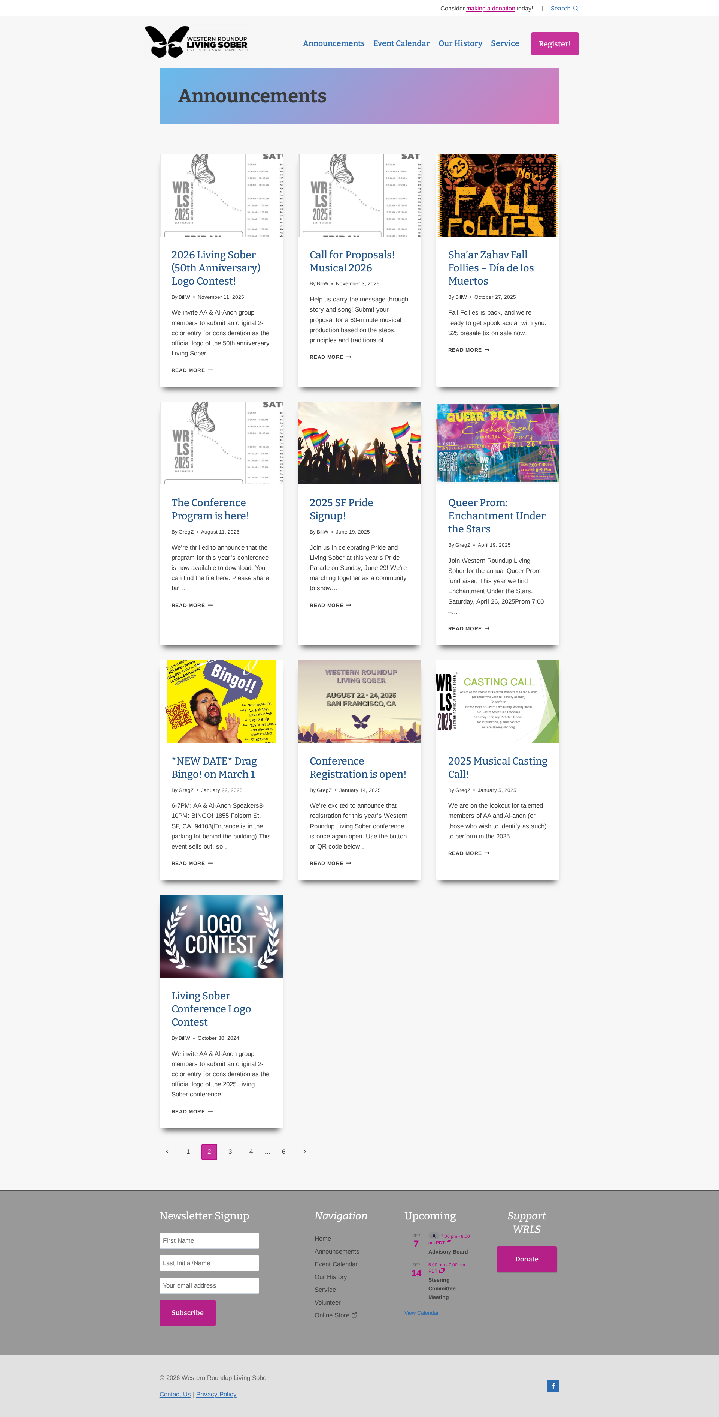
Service (505, 43)
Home (323, 1238)
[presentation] (221, 195)
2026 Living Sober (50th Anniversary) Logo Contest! (216, 268)
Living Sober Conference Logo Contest (211, 1009)
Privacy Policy (216, 1394)
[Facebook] (553, 1386)
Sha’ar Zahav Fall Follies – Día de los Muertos (491, 268)
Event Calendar (401, 43)
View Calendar (421, 1313)
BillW (184, 297)
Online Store (332, 1315)
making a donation (490, 8)
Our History (460, 43)
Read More (192, 370)
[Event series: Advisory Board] (449, 1242)
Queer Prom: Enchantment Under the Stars (497, 516)
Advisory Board (448, 1252)
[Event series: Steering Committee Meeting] (442, 1271)
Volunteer (328, 1302)
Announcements (334, 43)
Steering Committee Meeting (442, 1288)
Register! (555, 43)
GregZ (186, 532)
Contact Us (175, 1394)
